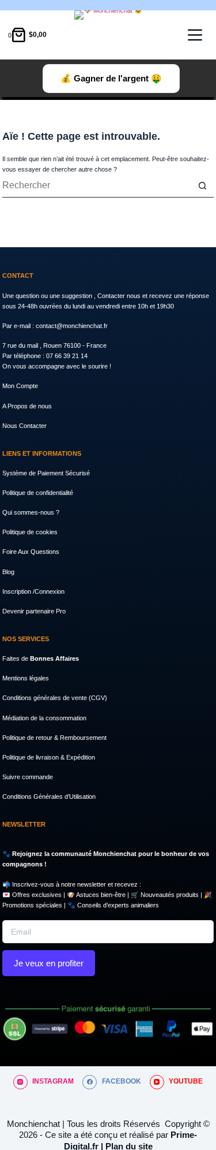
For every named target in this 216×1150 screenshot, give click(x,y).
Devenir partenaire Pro (34, 611)
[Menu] (195, 35)
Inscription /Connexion (33, 591)
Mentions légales (25, 678)
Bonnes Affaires (54, 658)
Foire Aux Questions (30, 551)
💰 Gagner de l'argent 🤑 (111, 78)
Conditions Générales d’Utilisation (49, 796)
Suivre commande (27, 776)
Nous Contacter (24, 425)
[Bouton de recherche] (202, 186)
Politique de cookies (30, 532)
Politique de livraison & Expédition (48, 757)
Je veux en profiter (49, 963)
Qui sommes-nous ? (30, 512)
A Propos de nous (27, 406)
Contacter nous (119, 295)
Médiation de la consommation (44, 717)
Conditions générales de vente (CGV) (54, 697)
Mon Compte (20, 385)
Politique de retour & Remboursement (54, 737)
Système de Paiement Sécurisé (46, 473)
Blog (8, 571)
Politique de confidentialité (37, 492)
